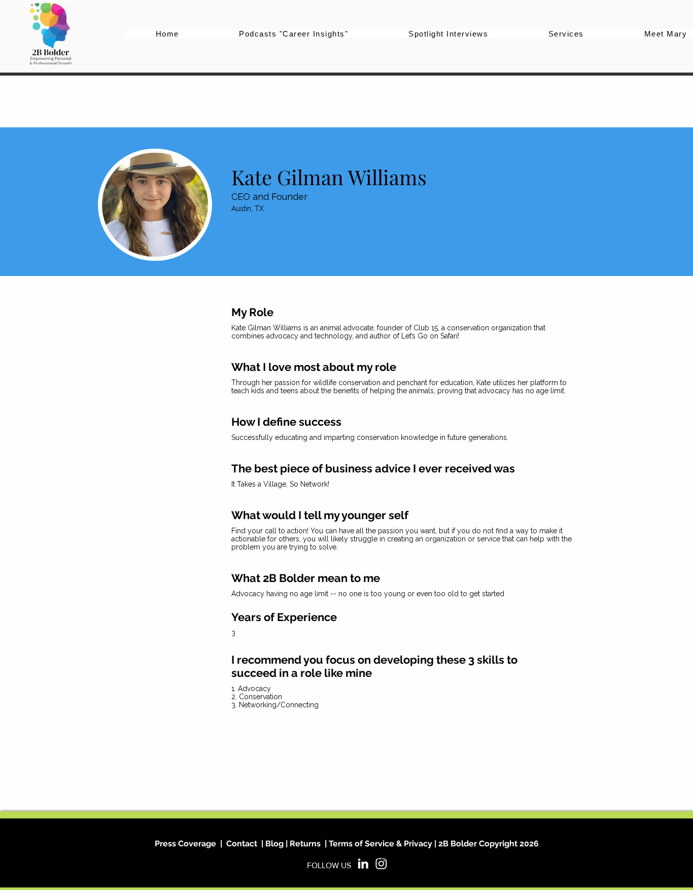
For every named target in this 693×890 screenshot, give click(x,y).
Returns (305, 843)
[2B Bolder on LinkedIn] (363, 863)
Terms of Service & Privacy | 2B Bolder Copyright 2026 (434, 843)
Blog (273, 843)
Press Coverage (185, 843)
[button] (566, 33)
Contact (241, 843)
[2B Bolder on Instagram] (381, 863)
